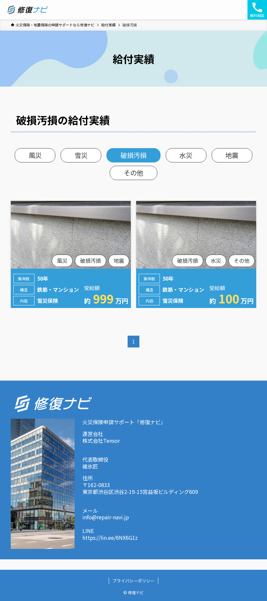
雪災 (81, 155)
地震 (231, 155)
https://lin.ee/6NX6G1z (110, 537)
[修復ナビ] (27, 10)
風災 (35, 155)
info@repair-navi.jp (105, 517)
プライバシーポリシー (133, 581)
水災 (185, 155)
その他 (133, 172)
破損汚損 (133, 155)
